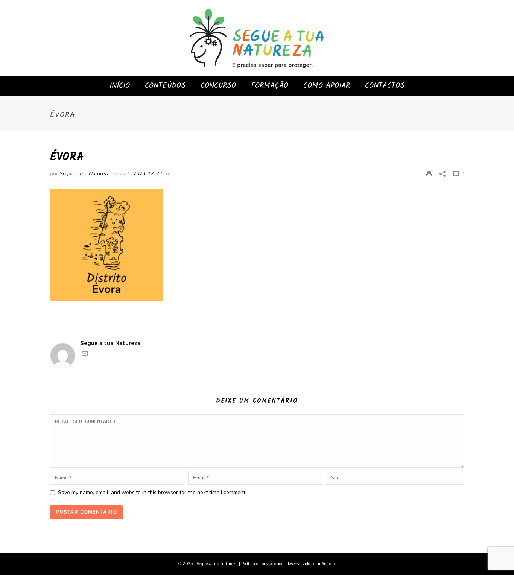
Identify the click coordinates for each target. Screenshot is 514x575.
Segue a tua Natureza (84, 173)
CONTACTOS (385, 86)
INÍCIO (119, 86)
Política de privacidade (262, 564)
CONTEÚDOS (165, 86)
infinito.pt (327, 564)
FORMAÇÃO (269, 86)
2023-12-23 (147, 173)
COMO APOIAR (326, 86)
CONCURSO (218, 86)
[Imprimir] (429, 173)
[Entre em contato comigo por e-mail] (85, 354)
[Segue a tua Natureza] (257, 38)
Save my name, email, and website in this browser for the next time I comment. (152, 492)
